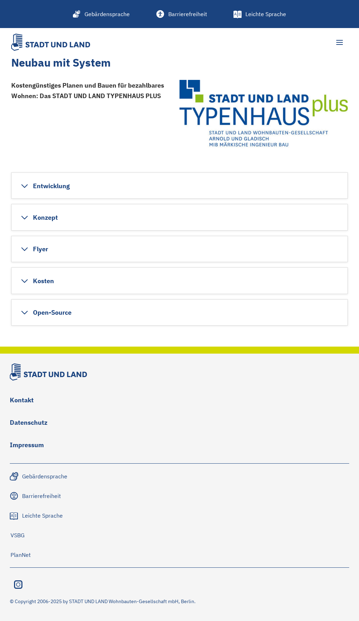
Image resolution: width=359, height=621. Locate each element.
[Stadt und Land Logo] (50, 42)
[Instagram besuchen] (18, 584)
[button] (45, 186)
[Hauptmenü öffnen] (339, 42)
